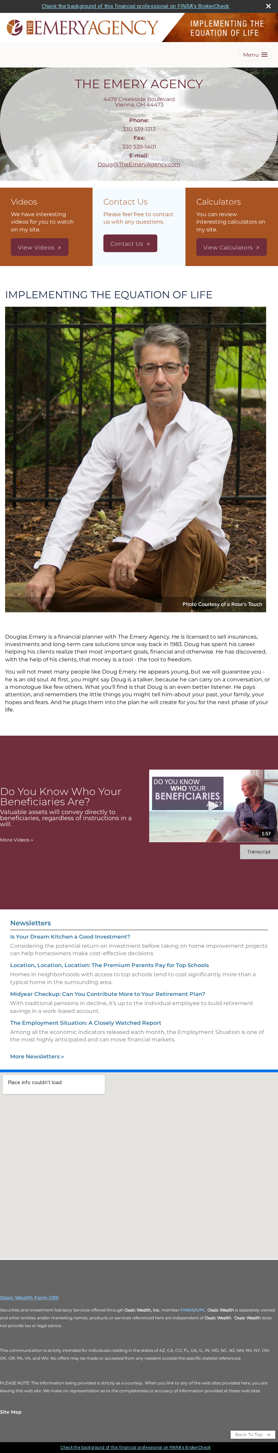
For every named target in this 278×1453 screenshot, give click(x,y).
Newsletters (30, 923)
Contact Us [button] (127, 244)
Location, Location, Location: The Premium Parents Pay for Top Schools (109, 965)
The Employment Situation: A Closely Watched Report (85, 1023)
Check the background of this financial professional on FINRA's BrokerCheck (135, 6)
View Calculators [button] (228, 247)
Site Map (11, 1412)
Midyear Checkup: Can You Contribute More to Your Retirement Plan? (107, 994)
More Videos (16, 839)
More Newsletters (37, 1056)
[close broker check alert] (268, 6)
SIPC (200, 1310)
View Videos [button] (36, 247)
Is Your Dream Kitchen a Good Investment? (70, 936)
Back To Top (249, 1434)
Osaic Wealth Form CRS (29, 1298)
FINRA (187, 1310)
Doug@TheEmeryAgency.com (139, 164)
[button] (255, 55)
